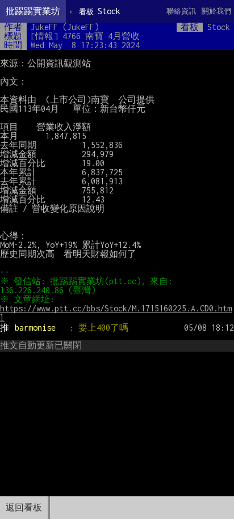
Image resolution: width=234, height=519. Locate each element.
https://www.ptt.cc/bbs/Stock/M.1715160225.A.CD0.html (116, 312)
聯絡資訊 (181, 11)
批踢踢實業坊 (33, 11)
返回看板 (24, 507)
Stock (99, 11)
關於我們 (216, 11)
